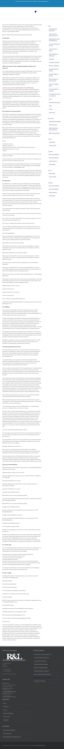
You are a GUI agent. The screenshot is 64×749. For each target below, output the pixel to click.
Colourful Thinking (37, 745)
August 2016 (52, 142)
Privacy (51, 109)
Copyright (51, 59)
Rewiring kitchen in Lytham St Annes (12, 736)
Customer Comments (54, 62)
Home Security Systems (54, 102)
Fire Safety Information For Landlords (43, 677)
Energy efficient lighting (54, 121)
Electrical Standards (54, 157)
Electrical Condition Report (40, 667)
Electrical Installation (54, 154)
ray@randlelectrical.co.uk (9, 691)
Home (50, 99)
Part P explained (53, 124)
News (50, 105)
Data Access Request (54, 65)
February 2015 (52, 145)
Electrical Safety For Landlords (41, 671)
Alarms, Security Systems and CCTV (42, 654)
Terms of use (52, 112)
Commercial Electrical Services (41, 657)
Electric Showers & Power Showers (42, 674)
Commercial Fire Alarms (40, 661)
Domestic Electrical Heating (41, 664)
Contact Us (6, 706)
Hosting (43, 745)
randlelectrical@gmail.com (43, 1)
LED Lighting (52, 164)
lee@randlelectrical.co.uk (9, 696)
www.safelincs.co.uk (19, 167)
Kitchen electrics (53, 161)
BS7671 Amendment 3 (54, 133)
